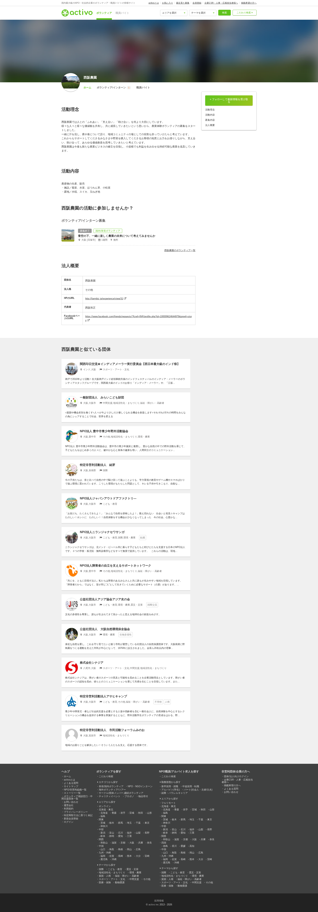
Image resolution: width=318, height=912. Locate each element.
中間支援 (134, 879)
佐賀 (111, 856)
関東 (101, 819)
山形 (149, 812)
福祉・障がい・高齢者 (127, 875)
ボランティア (104, 12)
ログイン (68, 821)
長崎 (120, 856)
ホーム (87, 87)
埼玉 (129, 822)
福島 (102, 816)
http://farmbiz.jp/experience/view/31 (104, 298)
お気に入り (167, 3)
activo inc (154, 904)
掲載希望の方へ (249, 3)
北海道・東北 (106, 809)
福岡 (102, 856)
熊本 (129, 856)
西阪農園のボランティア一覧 (179, 250)
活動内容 (210, 115)
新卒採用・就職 (169, 786)
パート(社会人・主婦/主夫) (198, 789)
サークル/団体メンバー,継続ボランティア (121, 793)
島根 (120, 849)
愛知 (120, 836)
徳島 (165, 846)
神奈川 (104, 826)
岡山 (129, 849)
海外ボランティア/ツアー (112, 789)
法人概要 (210, 125)
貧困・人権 (105, 875)
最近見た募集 (182, 3)
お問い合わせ (71, 802)
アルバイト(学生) (170, 789)
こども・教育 (115, 869)
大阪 (131, 842)
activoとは (154, 3)
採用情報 (159, 900)
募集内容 (210, 120)
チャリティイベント (109, 796)
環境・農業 (135, 872)
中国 (101, 846)
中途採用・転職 (190, 786)
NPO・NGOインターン (140, 786)
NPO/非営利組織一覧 (75, 789)
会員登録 (196, 3)
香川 (174, 846)
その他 (146, 879)
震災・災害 (132, 869)
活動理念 (210, 109)
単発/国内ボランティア (111, 786)
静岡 (111, 836)
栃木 (111, 822)
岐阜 (102, 836)
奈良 (149, 842)
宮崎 (147, 856)
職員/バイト (122, 12)
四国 (163, 842)
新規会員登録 (71, 818)
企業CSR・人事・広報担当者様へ (221, 3)
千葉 (138, 822)
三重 (129, 836)
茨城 (102, 822)
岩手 (123, 812)
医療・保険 (105, 882)
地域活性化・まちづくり (112, 872)
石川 (120, 832)
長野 (147, 832)
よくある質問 (71, 783)
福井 (129, 832)
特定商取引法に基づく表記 (78, 815)
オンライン (105, 806)
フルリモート (168, 803)
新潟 (102, 832)
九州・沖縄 (105, 852)
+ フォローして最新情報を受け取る (229, 100)
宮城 (131, 812)
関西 (101, 839)
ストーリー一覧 (72, 793)
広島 (138, 849)
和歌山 (104, 842)
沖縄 (114, 859)
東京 (147, 822)
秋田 (140, 812)
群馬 (120, 822)
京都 (123, 842)
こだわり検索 (243, 12)
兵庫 (140, 842)
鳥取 (111, 849)
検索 (224, 12)
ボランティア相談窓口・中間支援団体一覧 (77, 797)
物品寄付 (143, 796)
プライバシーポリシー (76, 812)
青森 (114, 812)
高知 (192, 846)
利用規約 (68, 808)
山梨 (138, 832)
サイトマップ (71, 786)
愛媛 (183, 846)
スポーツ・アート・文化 (112, 879)
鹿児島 (104, 859)
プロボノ (129, 796)
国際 (101, 869)
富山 (111, 832)
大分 (138, 856)
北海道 (104, 812)
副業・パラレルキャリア (174, 793)
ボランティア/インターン (113, 87)
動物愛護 (120, 882)
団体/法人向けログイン (236, 776)
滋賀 (114, 842)
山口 (102, 849)
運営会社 (68, 805)
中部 (101, 829)
